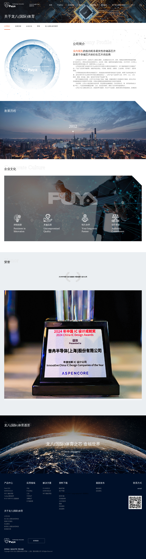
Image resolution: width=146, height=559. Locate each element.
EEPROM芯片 (47, 491)
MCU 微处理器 (8, 493)
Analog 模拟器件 (9, 496)
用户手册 (61, 491)
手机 (28, 488)
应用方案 (61, 496)
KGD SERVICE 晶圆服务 (11, 498)
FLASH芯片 (46, 488)
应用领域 (31, 483)
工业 (28, 493)
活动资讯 (98, 491)
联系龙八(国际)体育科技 (11, 526)
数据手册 (61, 488)
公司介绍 (7, 516)
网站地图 (21, 549)
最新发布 (100, 483)
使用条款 (7, 549)
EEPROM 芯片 (8, 491)
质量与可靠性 (8, 521)
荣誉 (38, 26)
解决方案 (47, 483)
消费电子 (29, 498)
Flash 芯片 (7, 488)
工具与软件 (62, 501)
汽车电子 (29, 496)
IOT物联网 (30, 501)
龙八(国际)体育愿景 (51, 26)
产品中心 (8, 483)
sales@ (139, 488)
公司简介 (7, 26)
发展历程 (18, 26)
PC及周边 (29, 491)
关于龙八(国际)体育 (13, 511)
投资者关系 (7, 529)
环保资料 (61, 506)
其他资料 (61, 509)
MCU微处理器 (47, 493)
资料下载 (63, 483)
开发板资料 (62, 498)
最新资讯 (98, 488)
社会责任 (7, 524)
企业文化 (29, 26)
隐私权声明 (13, 549)
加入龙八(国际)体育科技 (11, 519)
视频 (60, 504)
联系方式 (137, 483)
